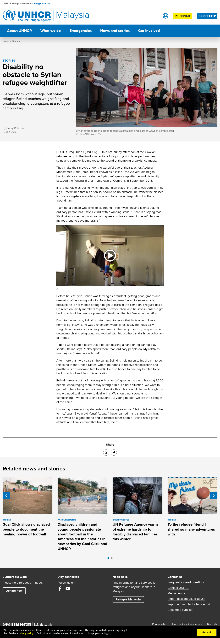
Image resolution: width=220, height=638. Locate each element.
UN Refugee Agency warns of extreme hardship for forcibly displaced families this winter (135, 532)
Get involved (149, 30)
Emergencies (80, 30)
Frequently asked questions (186, 582)
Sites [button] (165, 16)
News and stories (115, 30)
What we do (50, 30)
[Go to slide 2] (112, 559)
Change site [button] (39, 3)
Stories (16, 41)
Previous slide (6, 495)
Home (6, 41)
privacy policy (26, 633)
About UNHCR (19, 30)
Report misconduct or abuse (186, 599)
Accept (206, 632)
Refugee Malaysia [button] (130, 599)
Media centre (176, 593)
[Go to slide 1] (109, 559)
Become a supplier (180, 610)
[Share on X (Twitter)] (106, 453)
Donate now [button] (14, 590)
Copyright (212, 624)
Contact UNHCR (178, 588)
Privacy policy (159, 624)
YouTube (67, 588)
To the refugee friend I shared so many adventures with (191, 529)
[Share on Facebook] (114, 453)
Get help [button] (210, 16)
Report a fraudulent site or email (189, 604)
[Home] (27, 16)
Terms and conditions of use (187, 624)
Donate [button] (185, 16)
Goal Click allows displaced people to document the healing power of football (26, 529)
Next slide (213, 495)
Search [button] (154, 16)
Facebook (60, 588)
